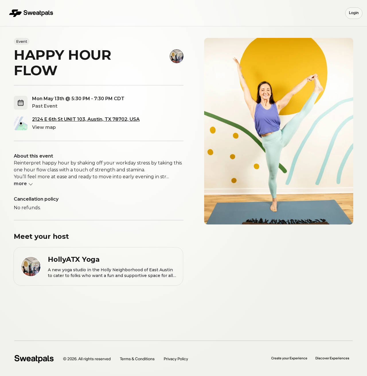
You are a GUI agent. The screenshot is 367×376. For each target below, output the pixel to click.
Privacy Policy (176, 358)
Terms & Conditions (137, 358)
